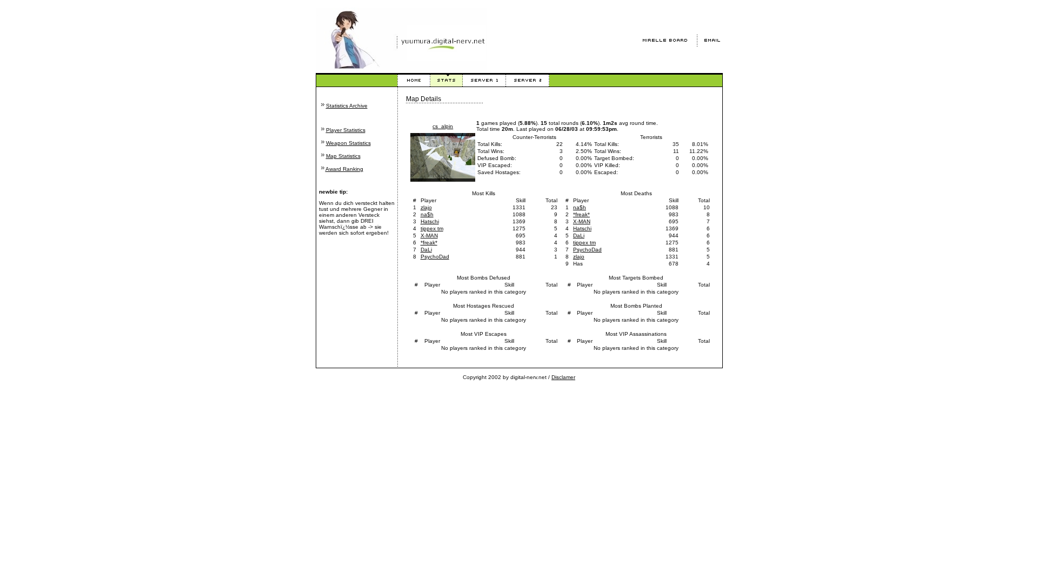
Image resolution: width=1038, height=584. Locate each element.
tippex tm (432, 228)
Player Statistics (345, 130)
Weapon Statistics (348, 143)
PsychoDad (435, 257)
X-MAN (429, 235)
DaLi (426, 250)
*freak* (429, 242)
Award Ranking (344, 169)
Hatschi (430, 221)
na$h (427, 214)
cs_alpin (442, 126)
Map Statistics (343, 156)
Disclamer (563, 377)
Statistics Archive (347, 106)
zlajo (426, 207)
